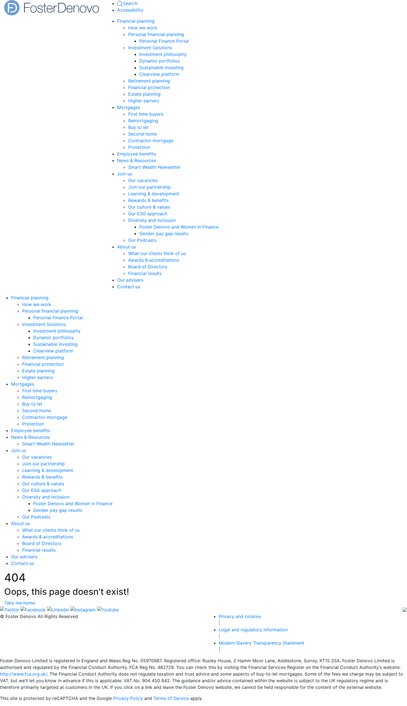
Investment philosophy (163, 54)
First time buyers (145, 114)
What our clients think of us (157, 253)
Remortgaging (143, 120)
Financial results (145, 273)
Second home (142, 134)
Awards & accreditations (153, 260)
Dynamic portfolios (159, 61)
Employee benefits (136, 154)
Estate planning (144, 94)
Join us (124, 173)
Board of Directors (147, 266)
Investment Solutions (150, 47)
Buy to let (138, 127)
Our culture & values (149, 207)
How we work (142, 27)
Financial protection (149, 87)
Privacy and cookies (240, 620)
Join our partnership (149, 187)
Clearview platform (159, 74)
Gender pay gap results (163, 233)
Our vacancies (143, 180)
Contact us (128, 286)
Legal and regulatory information (253, 633)
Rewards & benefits (148, 200)
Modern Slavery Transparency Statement (261, 646)
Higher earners (143, 100)
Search (130, 3)
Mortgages (128, 107)
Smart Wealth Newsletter (154, 167)
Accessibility (130, 10)
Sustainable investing (161, 67)
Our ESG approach (147, 213)
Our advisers (130, 280)
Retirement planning (149, 81)
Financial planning (135, 21)
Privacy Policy (128, 698)
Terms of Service (171, 698)
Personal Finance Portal (164, 41)
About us (126, 247)
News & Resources (136, 160)
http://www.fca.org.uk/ (23, 674)
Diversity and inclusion (152, 220)
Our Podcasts (142, 240)
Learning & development (153, 193)
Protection (139, 147)
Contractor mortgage (150, 140)
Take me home (19, 603)
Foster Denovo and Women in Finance (178, 227)
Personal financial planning (156, 34)
